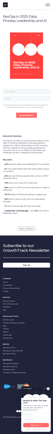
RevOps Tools (7, 338)
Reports (6, 332)
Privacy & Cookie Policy (11, 288)
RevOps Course (8, 320)
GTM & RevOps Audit (10, 304)
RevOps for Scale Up (10, 366)
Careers (5, 291)
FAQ (4, 310)
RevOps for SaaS (9, 369)
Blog (4, 326)
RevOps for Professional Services (14, 372)
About (5, 282)
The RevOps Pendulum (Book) (14, 323)
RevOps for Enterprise (11, 363)
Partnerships (7, 285)
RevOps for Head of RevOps (13, 351)
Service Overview (9, 301)
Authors (6, 329)
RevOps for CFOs (9, 348)
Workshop (6, 307)
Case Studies (7, 335)
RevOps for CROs (9, 354)
